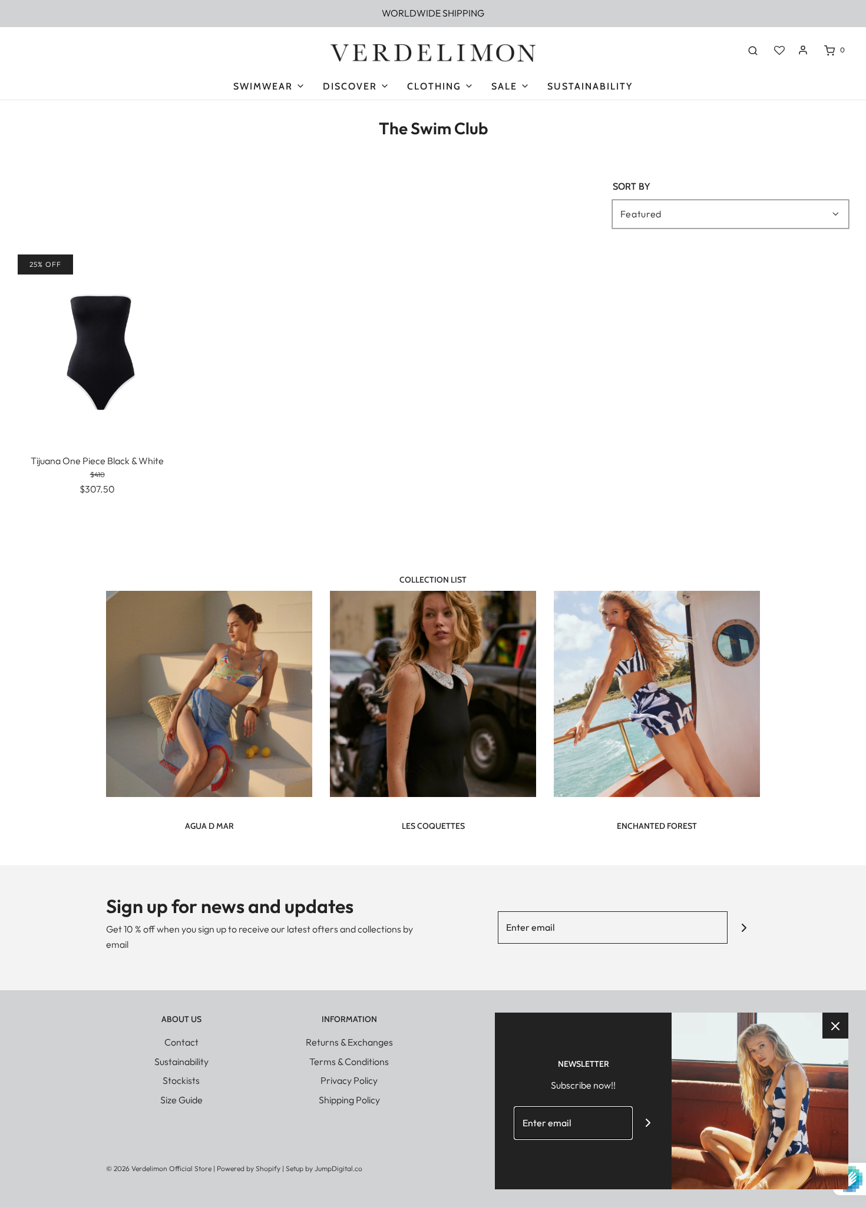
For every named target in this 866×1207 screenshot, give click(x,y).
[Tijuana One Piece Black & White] (97, 346)
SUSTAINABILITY (590, 86)
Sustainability (181, 1061)
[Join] (744, 927)
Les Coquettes (433, 826)
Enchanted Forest (657, 826)
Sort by (631, 186)
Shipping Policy (349, 1100)
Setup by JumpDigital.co (324, 1168)
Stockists (181, 1080)
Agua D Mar (209, 826)
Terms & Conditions (349, 1061)
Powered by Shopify (248, 1168)
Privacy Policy (349, 1080)
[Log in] (803, 50)
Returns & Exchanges (349, 1042)
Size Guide (181, 1100)
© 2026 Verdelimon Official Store (158, 1168)
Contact (181, 1042)
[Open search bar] (752, 50)
